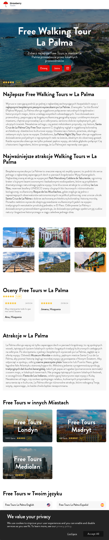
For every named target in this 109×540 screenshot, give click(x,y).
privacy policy (63, 526)
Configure (72, 534)
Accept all (93, 534)
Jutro (57, 68)
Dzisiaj (43, 68)
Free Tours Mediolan (28, 462)
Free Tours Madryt (81, 425)
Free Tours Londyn (28, 425)
